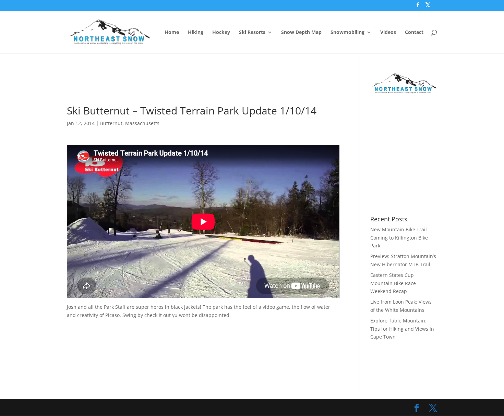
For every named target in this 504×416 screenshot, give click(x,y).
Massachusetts (142, 123)
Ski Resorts (252, 32)
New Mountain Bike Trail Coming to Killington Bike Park (399, 237)
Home (172, 32)
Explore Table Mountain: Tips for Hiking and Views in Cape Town (402, 328)
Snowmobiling (347, 32)
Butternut (111, 123)
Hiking (195, 32)
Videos (388, 32)
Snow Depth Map (301, 32)
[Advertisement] (191, 87)
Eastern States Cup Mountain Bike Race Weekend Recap (393, 283)
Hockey (221, 32)
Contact (414, 32)
